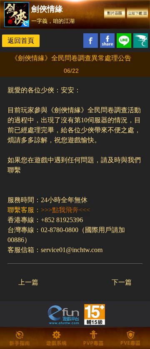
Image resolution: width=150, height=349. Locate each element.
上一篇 (28, 282)
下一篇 (122, 282)
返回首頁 (21, 40)
